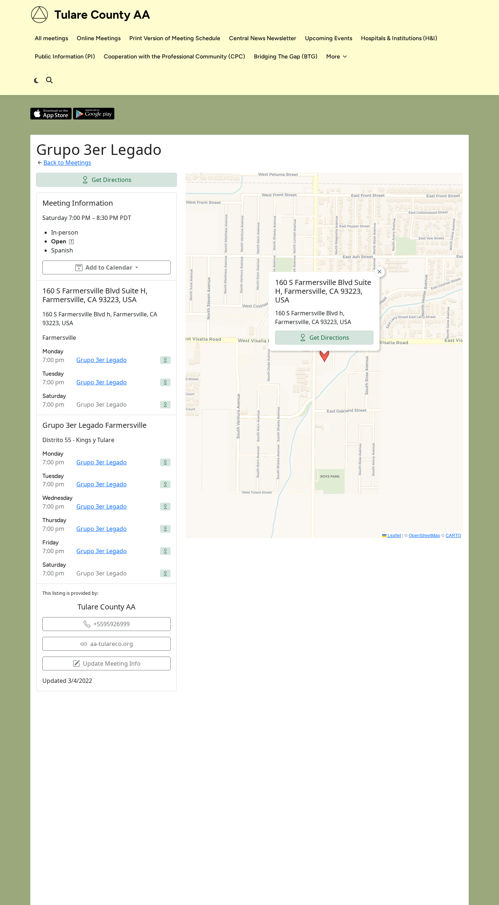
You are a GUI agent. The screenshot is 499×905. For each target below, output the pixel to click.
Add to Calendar (108, 267)
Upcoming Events (328, 38)
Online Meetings (99, 38)
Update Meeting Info (112, 663)
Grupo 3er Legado (101, 360)
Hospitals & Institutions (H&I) (399, 38)
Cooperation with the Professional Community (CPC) (174, 56)
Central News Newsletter (262, 38)
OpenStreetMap (424, 535)
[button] (324, 355)
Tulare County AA (102, 15)
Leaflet (393, 535)
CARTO (453, 535)
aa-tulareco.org (111, 644)
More (333, 56)
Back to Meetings (67, 163)
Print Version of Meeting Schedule (174, 38)
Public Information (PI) (65, 56)
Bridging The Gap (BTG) (285, 56)
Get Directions (112, 180)
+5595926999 (112, 624)
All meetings (51, 38)
